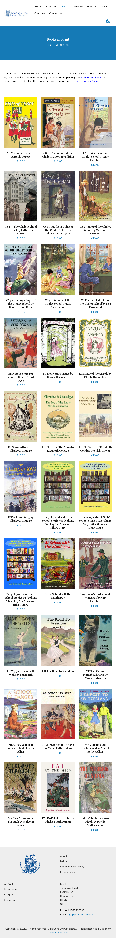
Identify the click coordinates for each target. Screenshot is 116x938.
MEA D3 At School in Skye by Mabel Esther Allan (58, 746)
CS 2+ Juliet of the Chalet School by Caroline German (95, 230)
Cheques (9, 894)
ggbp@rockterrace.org (80, 914)
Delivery (64, 861)
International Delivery (72, 866)
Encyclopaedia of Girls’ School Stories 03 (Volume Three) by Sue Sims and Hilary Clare (20, 599)
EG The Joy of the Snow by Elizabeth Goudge (58, 448)
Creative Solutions (58, 932)
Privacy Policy (67, 872)
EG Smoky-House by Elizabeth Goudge (21, 448)
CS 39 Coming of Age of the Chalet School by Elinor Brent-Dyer (20, 303)
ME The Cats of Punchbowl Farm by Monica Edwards (95, 674)
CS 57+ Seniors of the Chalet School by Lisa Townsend (58, 303)
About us (65, 856)
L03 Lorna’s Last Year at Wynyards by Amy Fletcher (95, 597)
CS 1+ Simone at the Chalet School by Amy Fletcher (95, 156)
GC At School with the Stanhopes (58, 595)
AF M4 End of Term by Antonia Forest (21, 154)
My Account (10, 889)
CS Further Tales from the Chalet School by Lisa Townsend (95, 303)
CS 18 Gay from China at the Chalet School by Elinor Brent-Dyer (58, 230)
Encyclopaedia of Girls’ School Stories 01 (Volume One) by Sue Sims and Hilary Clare (58, 522)
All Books (9, 884)
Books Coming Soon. (87, 81)
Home (50, 44)
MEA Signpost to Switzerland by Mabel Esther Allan (95, 748)
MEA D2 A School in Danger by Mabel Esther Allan (20, 748)
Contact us (10, 900)
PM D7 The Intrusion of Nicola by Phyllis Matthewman (95, 821)
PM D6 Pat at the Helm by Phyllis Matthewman (58, 819)
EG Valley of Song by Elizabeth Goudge (20, 518)
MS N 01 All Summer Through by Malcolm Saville (21, 821)
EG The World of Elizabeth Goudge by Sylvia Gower (95, 448)
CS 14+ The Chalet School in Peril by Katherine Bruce (21, 230)
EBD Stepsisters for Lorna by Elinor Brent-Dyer (20, 377)
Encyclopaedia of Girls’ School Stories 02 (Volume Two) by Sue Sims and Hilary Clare (95, 522)
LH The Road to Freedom (58, 671)
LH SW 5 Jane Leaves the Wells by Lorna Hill (21, 672)
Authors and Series (90, 77)
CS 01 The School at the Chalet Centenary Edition (58, 154)
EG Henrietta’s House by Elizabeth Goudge (58, 375)
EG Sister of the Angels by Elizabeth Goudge (95, 375)
